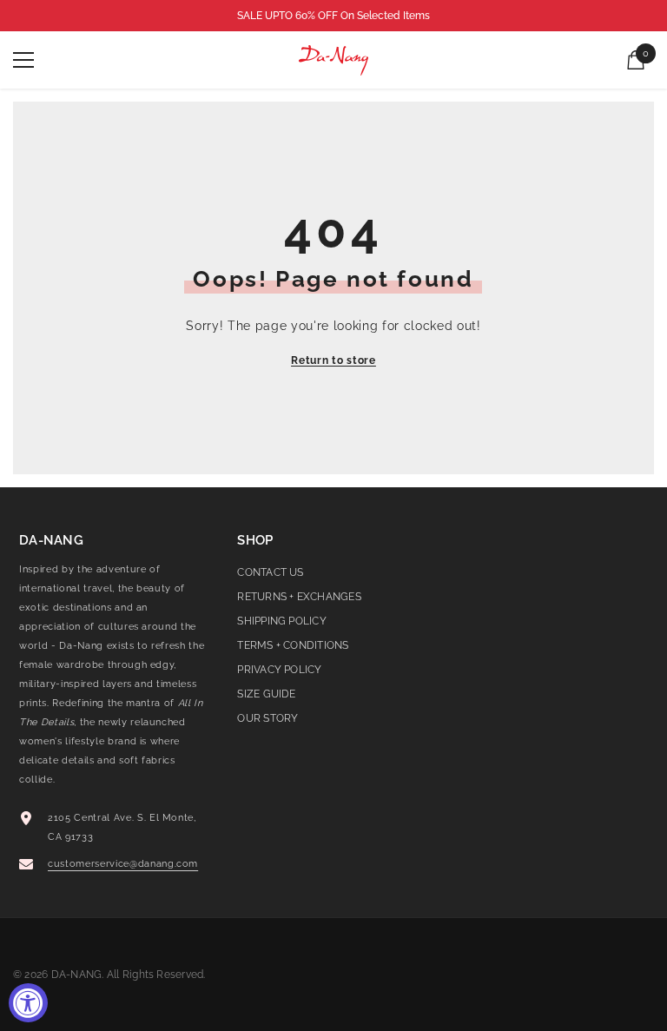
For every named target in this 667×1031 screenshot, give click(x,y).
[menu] (23, 60)
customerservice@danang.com (123, 863)
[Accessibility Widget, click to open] (28, 1002)
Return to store (333, 360)
